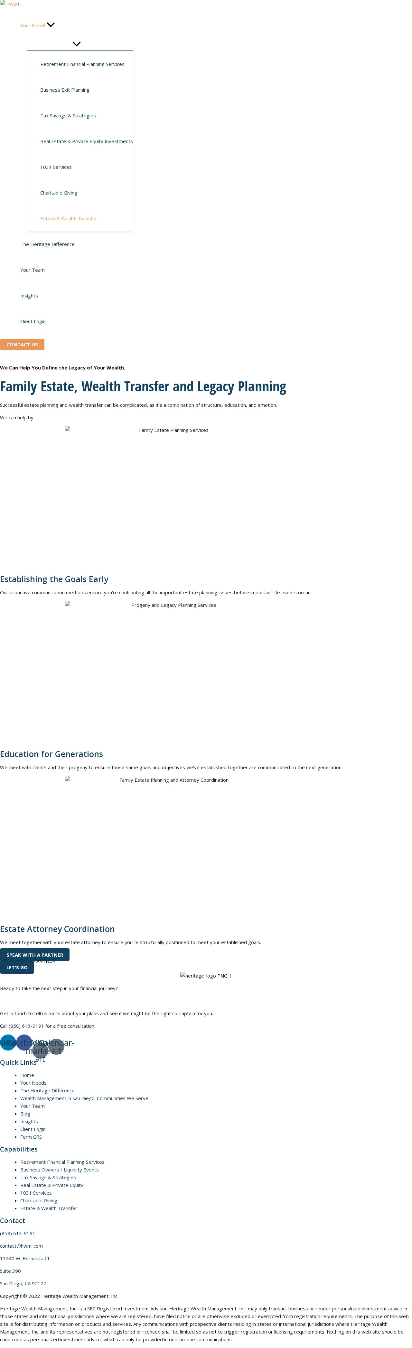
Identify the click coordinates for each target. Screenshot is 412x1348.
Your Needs (33, 1082)
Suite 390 (10, 1271)
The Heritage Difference (47, 1090)
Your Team (32, 1106)
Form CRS (31, 1137)
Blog (25, 1113)
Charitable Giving (38, 1200)
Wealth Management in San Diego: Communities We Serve (84, 1098)
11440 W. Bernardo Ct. (25, 1258)
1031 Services (36, 1192)
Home (27, 1075)
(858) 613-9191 (26, 1026)
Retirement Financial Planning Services (62, 1162)
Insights (29, 1121)
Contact (12, 1220)
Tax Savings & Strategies (48, 1177)
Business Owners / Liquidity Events (59, 1169)
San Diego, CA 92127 (23, 1283)
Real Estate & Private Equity (51, 1185)
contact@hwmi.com (21, 1246)
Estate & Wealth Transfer (48, 1208)
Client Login (33, 1129)
